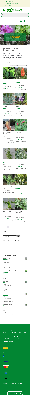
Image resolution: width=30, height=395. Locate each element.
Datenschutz (12, 341)
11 (20, 227)
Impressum (5, 341)
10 (17, 227)
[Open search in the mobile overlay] (15, 15)
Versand (7, 88)
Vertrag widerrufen (15, 393)
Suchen (18, 236)
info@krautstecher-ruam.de (12, 3)
